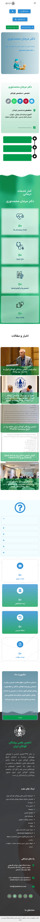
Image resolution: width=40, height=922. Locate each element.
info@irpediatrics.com (18, 886)
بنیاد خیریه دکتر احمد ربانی (24, 830)
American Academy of (25, 833)
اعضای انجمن (20, 46)
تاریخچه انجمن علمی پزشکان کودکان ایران (19, 796)
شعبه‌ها (30, 809)
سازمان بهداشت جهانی (26, 820)
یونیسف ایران (29, 816)
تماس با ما (29, 806)
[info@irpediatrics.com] (33, 886)
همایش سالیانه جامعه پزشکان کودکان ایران (19, 799)
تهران (12, 46)
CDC (31, 826)
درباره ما (30, 803)
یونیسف (30, 823)
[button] (35, 3)
